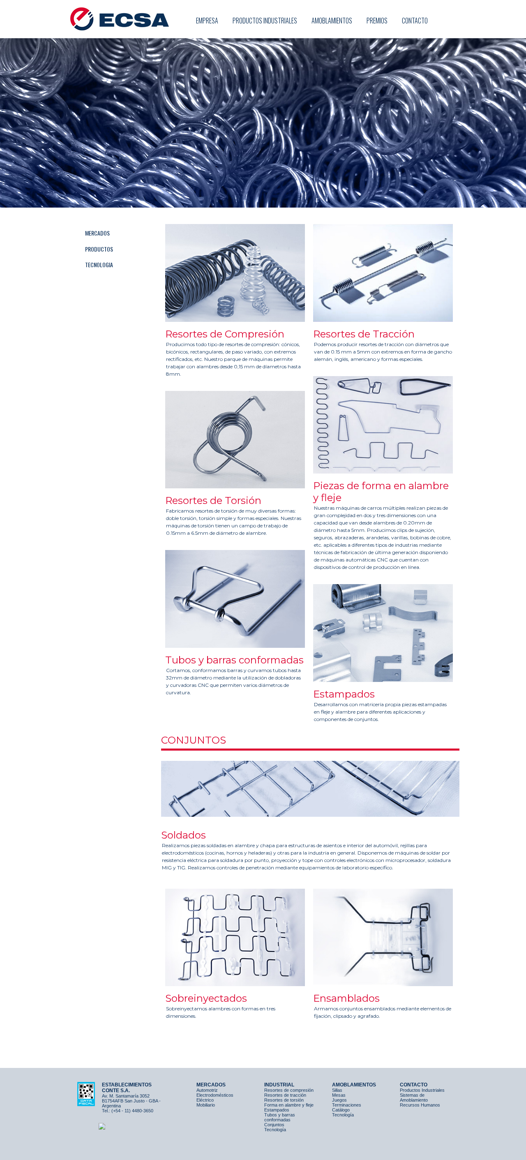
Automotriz (207, 1090)
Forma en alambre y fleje (289, 1104)
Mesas (339, 1095)
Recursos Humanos (420, 1104)
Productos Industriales (422, 1090)
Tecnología (275, 1129)
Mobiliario (205, 1104)
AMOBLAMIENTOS (331, 20)
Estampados (276, 1109)
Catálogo (341, 1109)
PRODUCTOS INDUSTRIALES (265, 20)
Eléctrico (205, 1100)
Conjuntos (274, 1124)
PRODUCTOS (99, 249)
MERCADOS (97, 233)
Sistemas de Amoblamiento (414, 1097)
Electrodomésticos (214, 1095)
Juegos (339, 1100)
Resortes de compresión (289, 1090)
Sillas (337, 1090)
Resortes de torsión (284, 1100)
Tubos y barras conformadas (279, 1117)
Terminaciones (346, 1104)
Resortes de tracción (285, 1095)
